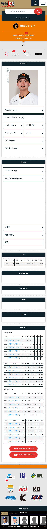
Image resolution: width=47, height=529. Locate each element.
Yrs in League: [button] (10, 140)
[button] (23, 227)
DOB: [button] (14, 118)
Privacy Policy (23, 512)
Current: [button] (11, 171)
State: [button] (13, 178)
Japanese (23, 520)
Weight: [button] (30, 125)
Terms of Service (23, 516)
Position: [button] (11, 110)
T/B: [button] (28, 133)
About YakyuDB (23, 508)
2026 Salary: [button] (12, 148)
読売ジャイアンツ (14, 340)
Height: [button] (10, 125)
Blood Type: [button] (10, 133)
